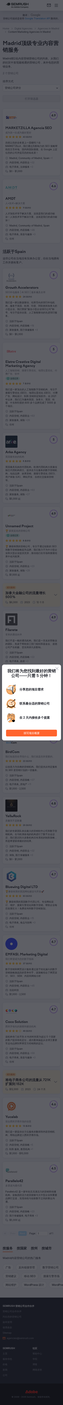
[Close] (57, 669)
